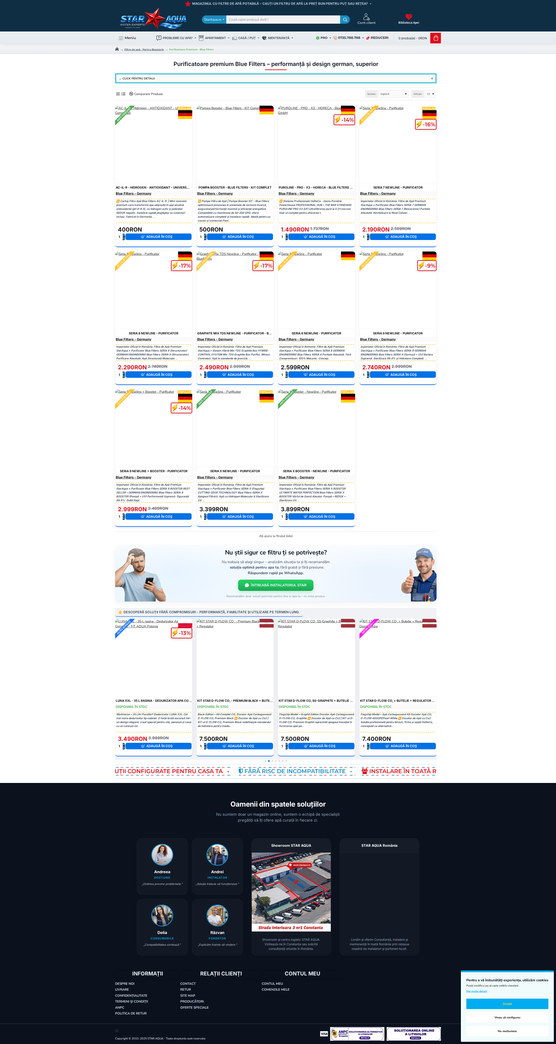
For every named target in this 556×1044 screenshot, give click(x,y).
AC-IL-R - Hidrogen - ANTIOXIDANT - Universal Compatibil (154, 187)
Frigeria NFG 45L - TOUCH (153, 700)
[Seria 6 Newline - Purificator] (316, 290)
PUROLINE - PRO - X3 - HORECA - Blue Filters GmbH (316, 187)
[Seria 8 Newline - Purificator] (153, 290)
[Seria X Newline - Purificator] (235, 427)
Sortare (371, 94)
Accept (507, 1004)
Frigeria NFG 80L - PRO (235, 700)
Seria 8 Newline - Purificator (153, 333)
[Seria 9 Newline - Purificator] (398, 290)
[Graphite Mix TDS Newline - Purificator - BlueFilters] (235, 290)
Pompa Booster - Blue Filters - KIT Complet (235, 187)
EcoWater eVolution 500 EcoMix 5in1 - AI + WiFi (398, 700)
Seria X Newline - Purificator (235, 471)
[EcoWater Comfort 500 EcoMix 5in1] (316, 657)
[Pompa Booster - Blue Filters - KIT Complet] (235, 144)
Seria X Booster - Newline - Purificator (316, 471)
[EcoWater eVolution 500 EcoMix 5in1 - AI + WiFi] (398, 657)
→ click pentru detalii (137, 79)
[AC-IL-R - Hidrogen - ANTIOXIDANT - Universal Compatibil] (153, 144)
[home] (117, 49)
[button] (159, 236)
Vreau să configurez (507, 1017)
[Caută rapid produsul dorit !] (345, 19)
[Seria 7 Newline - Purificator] (398, 144)
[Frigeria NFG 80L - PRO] (235, 657)
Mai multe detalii (476, 991)
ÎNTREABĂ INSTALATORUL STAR (278, 585)
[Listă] (123, 94)
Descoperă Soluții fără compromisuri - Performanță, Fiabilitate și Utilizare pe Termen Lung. (212, 612)
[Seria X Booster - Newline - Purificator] (316, 427)
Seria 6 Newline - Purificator (316, 333)
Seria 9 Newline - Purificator (398, 333)
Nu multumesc (507, 1031)
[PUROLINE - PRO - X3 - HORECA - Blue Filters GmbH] (316, 144)
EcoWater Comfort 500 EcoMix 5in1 (316, 700)
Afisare (418, 94)
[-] (123, 238)
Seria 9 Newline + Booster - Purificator (153, 471)
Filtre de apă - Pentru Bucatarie (144, 49)
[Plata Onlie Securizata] (324, 1034)
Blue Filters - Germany (133, 193)
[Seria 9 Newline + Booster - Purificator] (153, 427)
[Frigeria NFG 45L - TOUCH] (153, 657)
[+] (123, 235)
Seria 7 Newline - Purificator (398, 187)
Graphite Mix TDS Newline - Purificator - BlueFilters (235, 333)
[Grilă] (118, 94)
